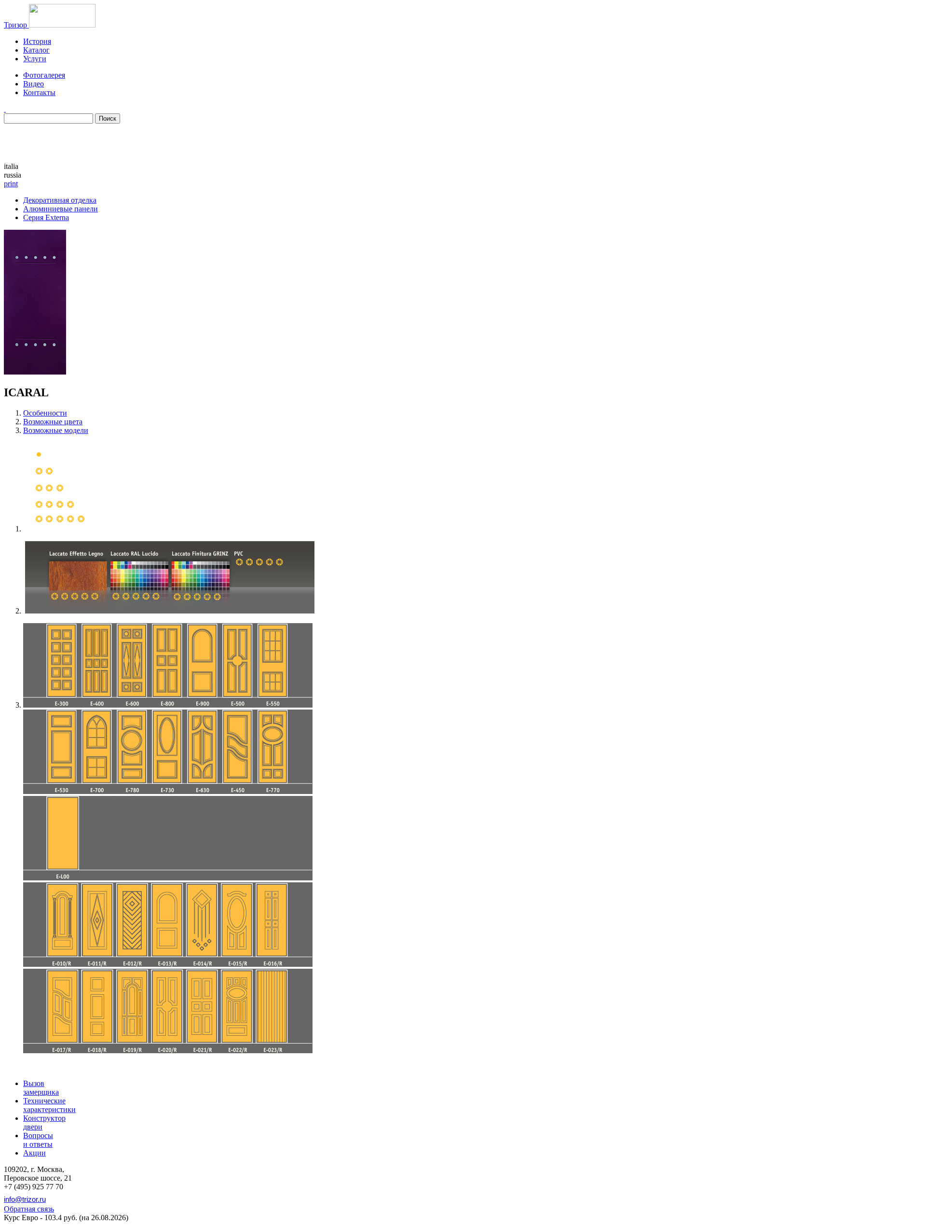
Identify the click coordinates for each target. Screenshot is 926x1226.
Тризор (16, 25)
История (37, 41)
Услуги (34, 59)
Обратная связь (29, 1209)
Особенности (45, 413)
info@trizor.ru (25, 1199)
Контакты (39, 92)
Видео (33, 84)
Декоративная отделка (59, 200)
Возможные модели (55, 430)
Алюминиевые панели (60, 209)
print (11, 184)
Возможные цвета (52, 422)
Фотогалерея (44, 75)
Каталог (36, 50)
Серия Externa (46, 217)
